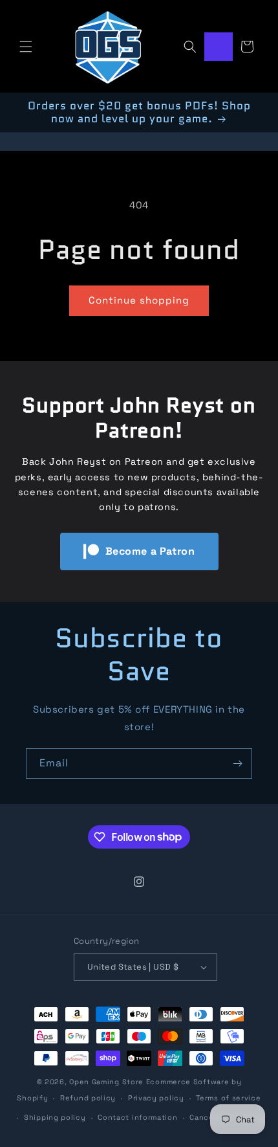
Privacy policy (156, 1097)
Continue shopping (139, 300)
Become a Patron (150, 551)
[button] (26, 46)
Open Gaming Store (106, 1081)
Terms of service (228, 1097)
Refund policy (88, 1097)
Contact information (137, 1117)
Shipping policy (55, 1117)
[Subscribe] (237, 763)
